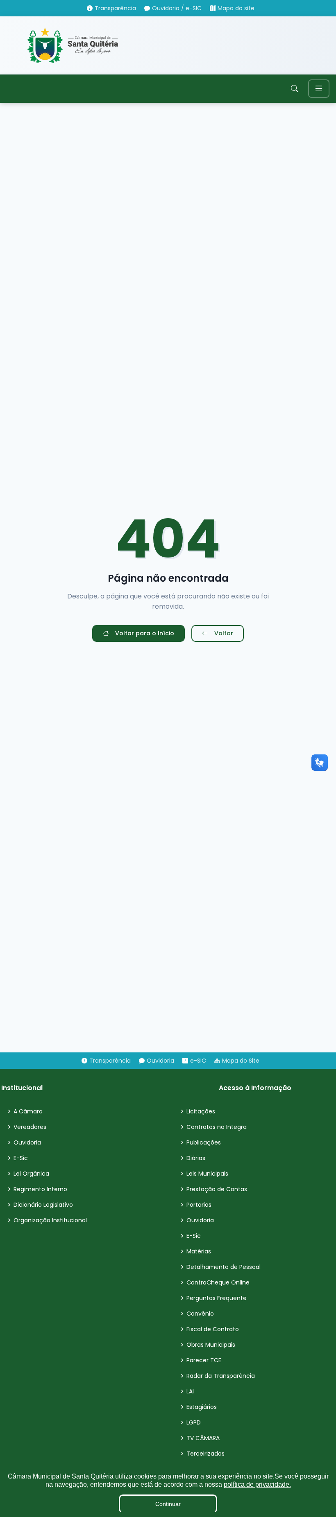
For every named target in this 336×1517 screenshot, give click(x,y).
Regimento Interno (40, 1189)
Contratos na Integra (216, 1127)
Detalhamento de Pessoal (223, 1267)
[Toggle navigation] (318, 88)
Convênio (200, 1313)
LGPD (193, 1422)
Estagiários (201, 1407)
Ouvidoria (27, 1142)
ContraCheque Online (218, 1282)
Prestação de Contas (216, 1189)
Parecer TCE (203, 1360)
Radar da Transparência (220, 1376)
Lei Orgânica (31, 1173)
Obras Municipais (210, 1345)
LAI (190, 1391)
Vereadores (30, 1127)
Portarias (198, 1205)
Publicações (203, 1142)
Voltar (223, 633)
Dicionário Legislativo (43, 1205)
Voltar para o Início (144, 633)
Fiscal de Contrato (212, 1329)
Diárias (195, 1158)
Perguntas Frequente (216, 1298)
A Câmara (28, 1111)
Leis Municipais (207, 1173)
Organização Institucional (50, 1220)
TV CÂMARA (203, 1438)
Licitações (200, 1111)
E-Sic (21, 1158)
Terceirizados (205, 1453)
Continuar (168, 1504)
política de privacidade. (257, 1484)
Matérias (198, 1251)
